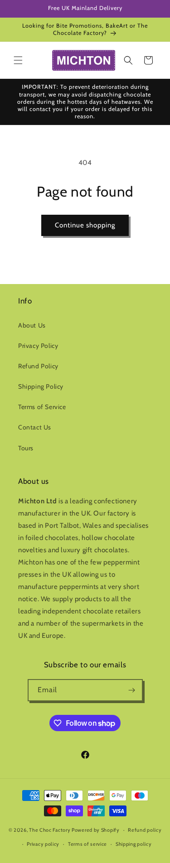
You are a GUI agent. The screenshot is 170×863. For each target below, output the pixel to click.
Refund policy (144, 830)
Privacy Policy (38, 346)
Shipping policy (134, 844)
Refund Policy (38, 366)
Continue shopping (85, 225)
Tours (26, 448)
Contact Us (34, 427)
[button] (18, 60)
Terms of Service (42, 407)
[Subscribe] (132, 690)
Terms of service (87, 844)
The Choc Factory (49, 830)
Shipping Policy (40, 386)
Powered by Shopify (96, 830)
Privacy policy (43, 844)
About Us (32, 325)
